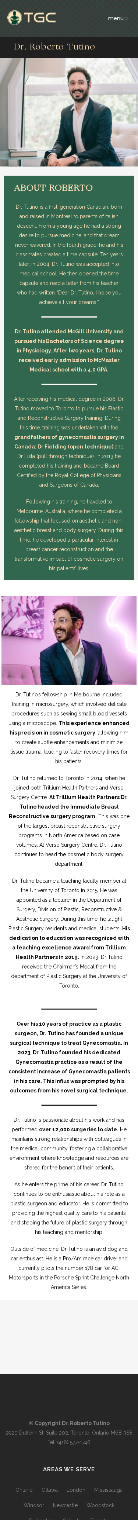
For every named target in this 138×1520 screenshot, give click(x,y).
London (76, 1490)
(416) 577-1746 (74, 1442)
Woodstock (100, 1505)
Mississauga (108, 1490)
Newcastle (65, 1505)
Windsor (34, 1505)
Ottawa (50, 1490)
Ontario (24, 1490)
